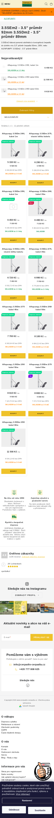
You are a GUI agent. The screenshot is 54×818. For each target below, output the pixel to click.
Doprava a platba (9, 722)
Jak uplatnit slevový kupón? (13, 777)
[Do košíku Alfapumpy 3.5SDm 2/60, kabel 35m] (40, 240)
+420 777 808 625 (29, 669)
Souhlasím (40, 810)
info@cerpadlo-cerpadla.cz (29, 664)
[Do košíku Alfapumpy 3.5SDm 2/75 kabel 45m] (13, 355)
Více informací (23, 794)
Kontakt (4, 746)
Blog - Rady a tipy (9, 758)
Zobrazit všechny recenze (33, 557)
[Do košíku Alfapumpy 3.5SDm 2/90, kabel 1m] (13, 240)
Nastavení (27, 800)
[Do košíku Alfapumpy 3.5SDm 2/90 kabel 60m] (13, 471)
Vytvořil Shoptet (29, 706)
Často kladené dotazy (11, 733)
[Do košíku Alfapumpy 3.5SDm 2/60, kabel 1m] (13, 182)
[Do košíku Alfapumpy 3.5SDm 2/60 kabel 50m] (40, 356)
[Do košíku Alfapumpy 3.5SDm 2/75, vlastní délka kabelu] (40, 182)
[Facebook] (27, 685)
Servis (4, 755)
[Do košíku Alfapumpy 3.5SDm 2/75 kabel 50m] (40, 413)
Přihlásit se (41, 637)
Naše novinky (7, 774)
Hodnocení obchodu (10, 752)
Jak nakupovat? (8, 780)
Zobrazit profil (25, 595)
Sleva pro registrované (11, 771)
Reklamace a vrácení (10, 724)
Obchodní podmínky (10, 727)
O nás (4, 749)
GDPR (4, 730)
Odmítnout (14, 810)
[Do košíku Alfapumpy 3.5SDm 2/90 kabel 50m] (13, 413)
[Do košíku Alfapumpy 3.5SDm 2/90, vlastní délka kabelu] (13, 298)
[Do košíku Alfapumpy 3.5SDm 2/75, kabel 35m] (40, 298)
